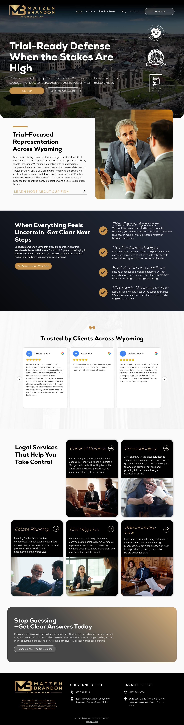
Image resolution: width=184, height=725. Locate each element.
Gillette (28, 706)
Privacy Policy (92, 722)
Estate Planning (32, 529)
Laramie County (41, 703)
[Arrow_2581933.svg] (111, 451)
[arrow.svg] (84, 191)
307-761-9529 (83, 692)
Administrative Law (140, 530)
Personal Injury (140, 448)
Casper (42, 706)
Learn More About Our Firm (41, 192)
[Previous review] (19, 378)
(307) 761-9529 (137, 692)
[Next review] (164, 378)
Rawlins (35, 706)
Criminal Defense (88, 448)
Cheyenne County (28, 703)
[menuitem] (79, 11)
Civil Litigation (84, 529)
